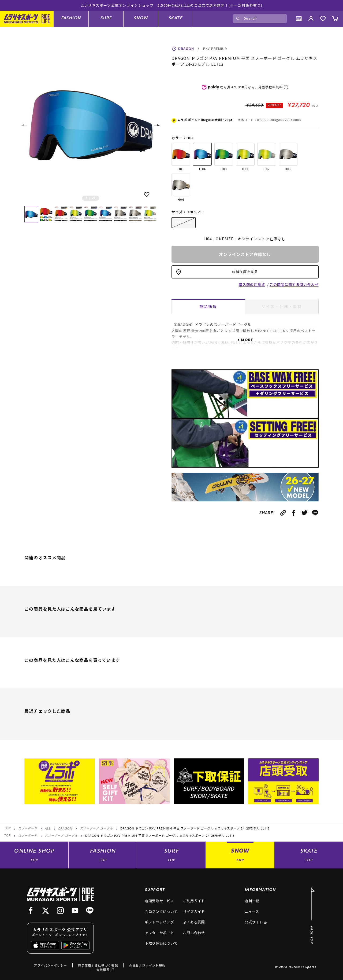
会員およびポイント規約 (147, 965)
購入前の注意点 (252, 284)
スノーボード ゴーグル (96, 828)
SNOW (141, 18)
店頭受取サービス (159, 900)
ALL (48, 828)
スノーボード (27, 828)
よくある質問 (194, 921)
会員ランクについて (161, 911)
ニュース (252, 911)
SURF (106, 18)
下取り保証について (161, 943)
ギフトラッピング (159, 921)
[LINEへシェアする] (315, 512)
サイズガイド (194, 911)
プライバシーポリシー (50, 965)
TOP (7, 828)
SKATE (175, 18)
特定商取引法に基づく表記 (98, 965)
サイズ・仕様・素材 (282, 306)
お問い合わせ (194, 932)
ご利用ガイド (194, 900)
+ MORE (245, 340)
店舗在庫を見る (245, 271)
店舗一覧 (252, 900)
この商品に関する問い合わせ (294, 284)
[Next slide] (156, 125)
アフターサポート (159, 932)
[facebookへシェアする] (293, 512)
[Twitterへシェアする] (304, 512)
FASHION (71, 18)
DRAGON (65, 828)
